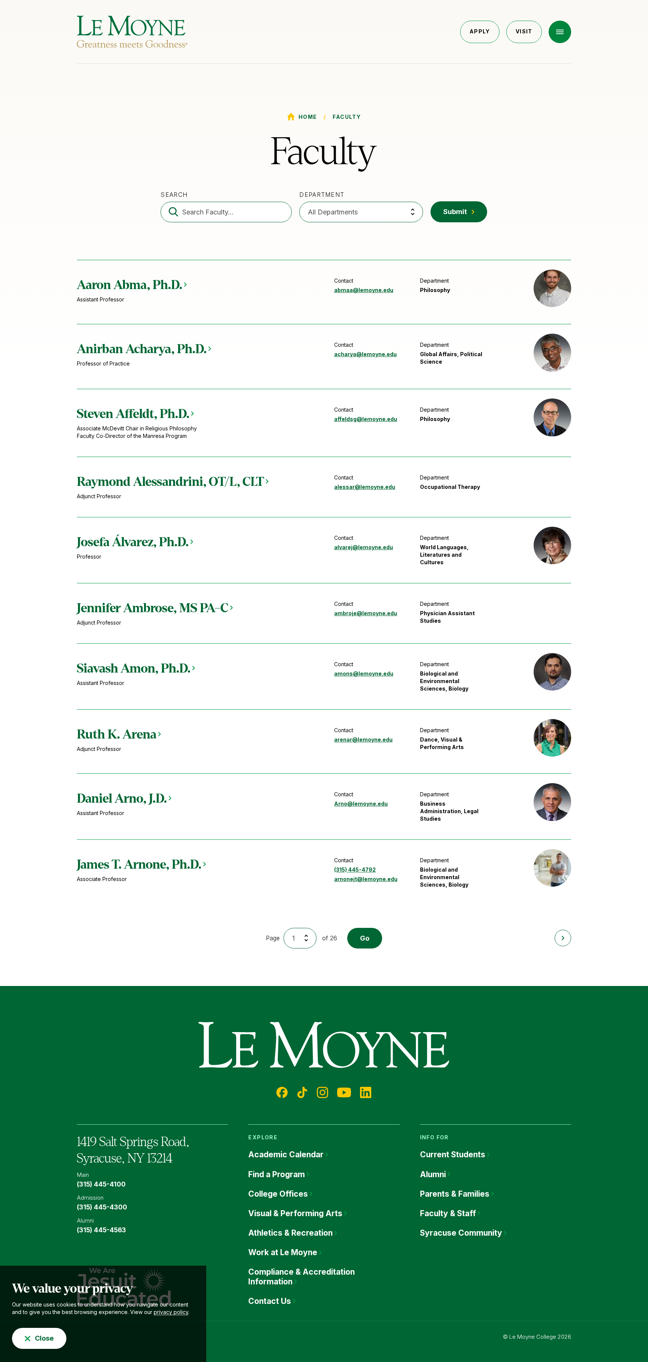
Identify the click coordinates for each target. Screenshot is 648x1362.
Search (174, 194)
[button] (560, 32)
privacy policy (171, 1312)
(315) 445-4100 (101, 1184)
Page (273, 938)
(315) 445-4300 (102, 1207)
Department (321, 194)
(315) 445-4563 (101, 1230)
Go (364, 938)
